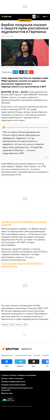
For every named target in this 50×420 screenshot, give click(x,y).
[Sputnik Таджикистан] (7, 17)
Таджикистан (7, 355)
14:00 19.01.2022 (7, 36)
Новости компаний (15, 378)
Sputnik (5, 68)
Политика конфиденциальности (13, 382)
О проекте (5, 375)
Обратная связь (7, 393)
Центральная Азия (23, 355)
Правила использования (27, 375)
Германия (5, 324)
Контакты (13, 375)
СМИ (25, 324)
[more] (46, 157)
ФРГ (12, 324)
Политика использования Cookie (13, 385)
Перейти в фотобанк (27, 68)
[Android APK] (8, 399)
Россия (18, 324)
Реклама (4, 378)
